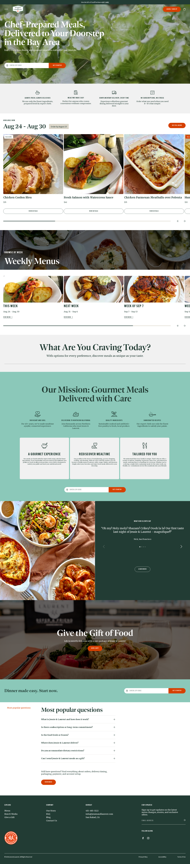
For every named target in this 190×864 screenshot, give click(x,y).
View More (48, 782)
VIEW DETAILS (33, 211)
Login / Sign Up (171, 9)
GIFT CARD (105, 2)
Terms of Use (181, 857)
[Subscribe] (184, 820)
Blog (48, 817)
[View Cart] (184, 9)
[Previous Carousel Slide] (178, 221)
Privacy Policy (143, 857)
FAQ (48, 814)
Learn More (142, 569)
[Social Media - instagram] (148, 838)
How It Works (10, 814)
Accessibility (162, 857)
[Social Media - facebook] (143, 838)
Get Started (57, 65)
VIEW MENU (7, 317)
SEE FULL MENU (177, 125)
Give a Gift (95, 648)
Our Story (51, 811)
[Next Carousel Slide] (184, 221)
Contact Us (51, 820)
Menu (7, 811)
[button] (33, 169)
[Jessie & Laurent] (18, 9)
